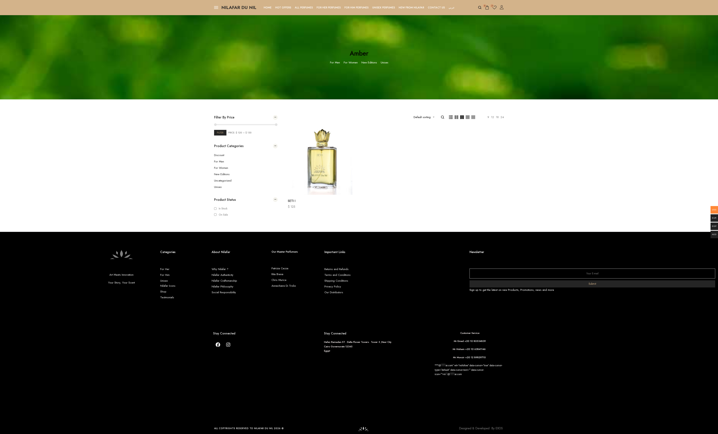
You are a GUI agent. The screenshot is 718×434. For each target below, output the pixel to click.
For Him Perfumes (356, 7)
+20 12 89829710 (476, 357)
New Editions (222, 174)
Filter (220, 132)
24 (502, 117)
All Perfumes (304, 7)
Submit (592, 284)
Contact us (436, 7)
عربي (452, 7)
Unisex (218, 187)
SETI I (291, 201)
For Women (221, 168)
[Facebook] (218, 344)
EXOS (499, 428)
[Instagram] (228, 344)
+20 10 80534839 (475, 341)
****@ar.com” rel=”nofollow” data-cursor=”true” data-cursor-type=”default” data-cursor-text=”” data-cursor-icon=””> (468, 370)
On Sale (223, 215)
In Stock (223, 208)
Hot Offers (283, 7)
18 (497, 117)
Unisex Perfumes (383, 7)
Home (267, 7)
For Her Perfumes (329, 7)
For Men (219, 161)
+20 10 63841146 (476, 349)
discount (219, 155)
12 (492, 117)
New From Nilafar (411, 7)
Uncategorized (222, 181)
